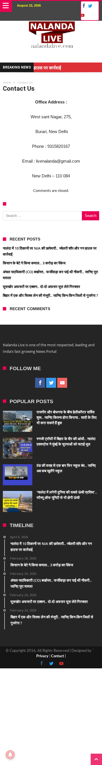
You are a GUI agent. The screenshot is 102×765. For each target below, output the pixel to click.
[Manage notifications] (10, 754)
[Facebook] (83, 6)
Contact (57, 656)
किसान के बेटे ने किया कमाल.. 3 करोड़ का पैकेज (34, 263)
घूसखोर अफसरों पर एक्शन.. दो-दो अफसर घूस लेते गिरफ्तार (41, 286)
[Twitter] (90, 6)
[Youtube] (82, 15)
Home (7, 82)
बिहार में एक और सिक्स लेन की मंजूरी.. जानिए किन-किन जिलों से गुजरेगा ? (50, 295)
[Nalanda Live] (51, 26)
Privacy (42, 656)
